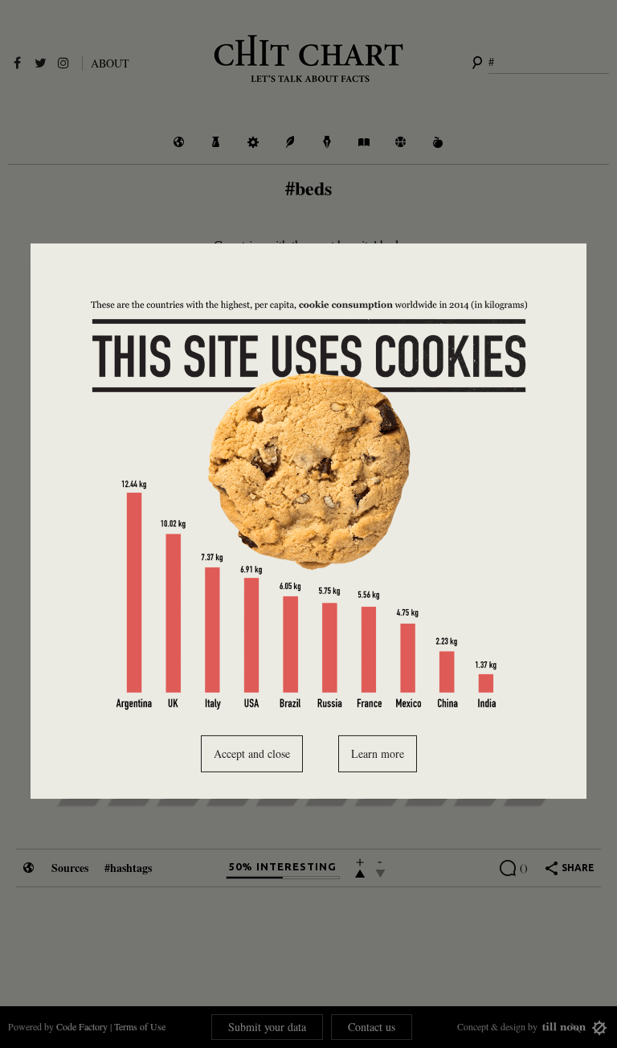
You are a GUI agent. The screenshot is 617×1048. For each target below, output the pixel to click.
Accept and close (252, 753)
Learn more (377, 753)
